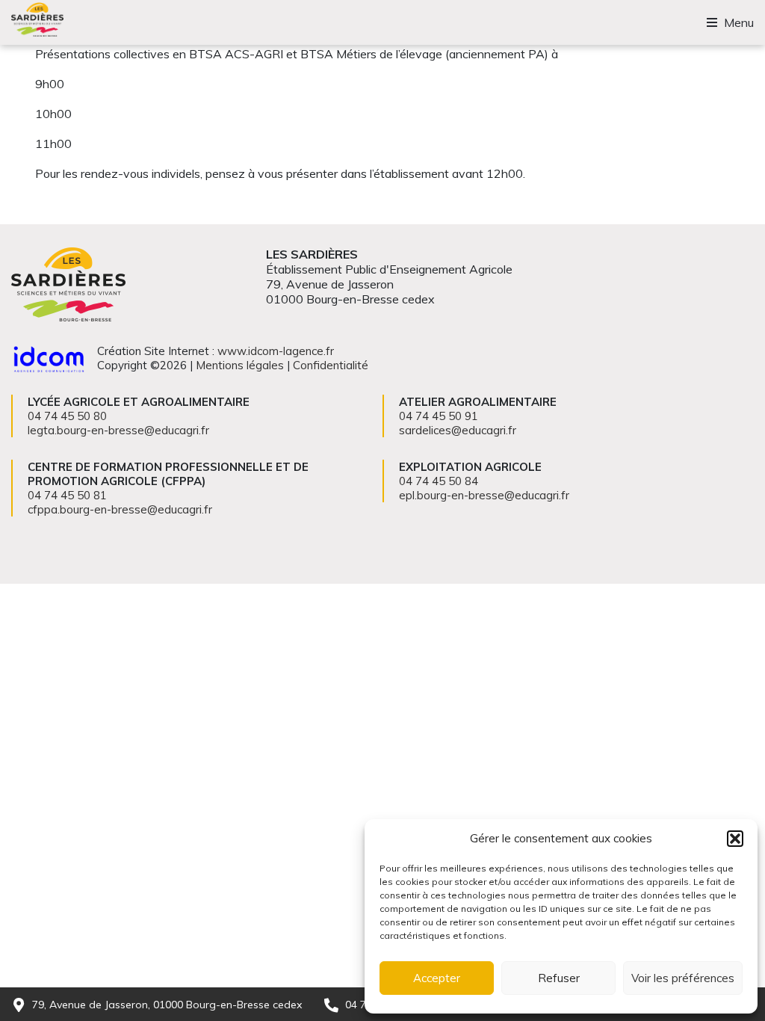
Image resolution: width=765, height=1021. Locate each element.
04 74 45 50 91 (438, 416)
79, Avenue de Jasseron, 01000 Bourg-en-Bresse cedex (167, 1004)
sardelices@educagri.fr (457, 430)
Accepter (436, 978)
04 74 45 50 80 (67, 416)
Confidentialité (330, 365)
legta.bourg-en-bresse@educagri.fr (118, 430)
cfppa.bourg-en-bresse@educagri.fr (120, 509)
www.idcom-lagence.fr (275, 351)
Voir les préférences (682, 978)
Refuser (559, 978)
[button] (735, 838)
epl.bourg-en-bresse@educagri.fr (484, 495)
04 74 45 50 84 (438, 481)
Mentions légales (240, 365)
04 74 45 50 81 (67, 495)
